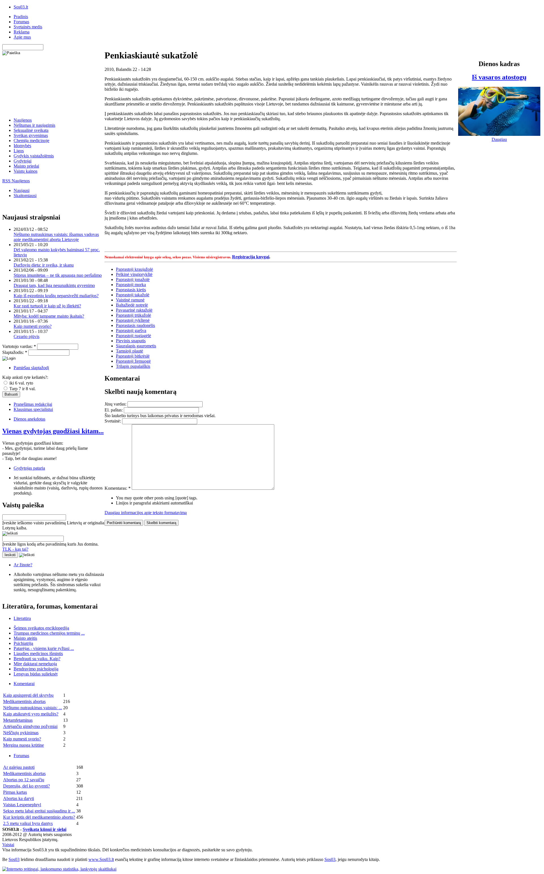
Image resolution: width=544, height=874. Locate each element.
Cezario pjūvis (26, 336)
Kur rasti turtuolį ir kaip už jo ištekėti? (47, 305)
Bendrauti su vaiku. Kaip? (37, 658)
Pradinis (21, 16)
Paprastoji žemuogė (133, 361)
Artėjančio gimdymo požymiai (30, 726)
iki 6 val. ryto (20, 383)
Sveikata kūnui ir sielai (44, 829)
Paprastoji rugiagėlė (133, 335)
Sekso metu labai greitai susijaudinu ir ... (39, 810)
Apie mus (22, 37)
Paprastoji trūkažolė (133, 315)
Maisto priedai (26, 166)
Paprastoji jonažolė (133, 279)
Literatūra (22, 618)
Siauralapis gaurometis (136, 345)
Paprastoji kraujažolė (134, 269)
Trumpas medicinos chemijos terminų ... (49, 633)
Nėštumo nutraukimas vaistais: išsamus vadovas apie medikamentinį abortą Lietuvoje (56, 237)
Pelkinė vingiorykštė (134, 274)
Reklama (21, 31)
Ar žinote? (23, 564)
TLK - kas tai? (15, 549)
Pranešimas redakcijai (33, 404)
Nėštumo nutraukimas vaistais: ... (32, 707)
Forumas (21, 21)
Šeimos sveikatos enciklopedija (41, 628)
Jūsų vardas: (116, 404)
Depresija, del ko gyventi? (26, 786)
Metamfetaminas (18, 720)
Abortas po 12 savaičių (23, 779)
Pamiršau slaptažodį (31, 367)
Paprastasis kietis (131, 289)
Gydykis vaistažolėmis (34, 155)
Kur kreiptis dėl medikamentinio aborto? (39, 817)
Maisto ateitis (25, 638)
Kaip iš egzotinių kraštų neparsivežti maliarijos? (56, 295)
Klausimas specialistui (33, 409)
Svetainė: (113, 421)
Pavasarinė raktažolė (134, 310)
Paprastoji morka (131, 284)
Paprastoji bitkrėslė (133, 356)
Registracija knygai (250, 256)
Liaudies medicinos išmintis (38, 653)
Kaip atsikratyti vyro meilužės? (30, 714)
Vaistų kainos (25, 171)
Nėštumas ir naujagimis (34, 125)
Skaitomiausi (25, 195)
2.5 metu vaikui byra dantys (28, 823)
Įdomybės (22, 145)
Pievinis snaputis (131, 340)
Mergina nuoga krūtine (23, 745)
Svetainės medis (28, 26)
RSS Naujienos (16, 180)
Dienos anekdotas (29, 419)
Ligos (19, 150)
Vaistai (8, 844)
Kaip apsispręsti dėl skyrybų (28, 695)
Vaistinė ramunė (130, 299)
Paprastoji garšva (131, 330)
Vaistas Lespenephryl (22, 804)
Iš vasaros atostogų (499, 77)
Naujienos (23, 120)
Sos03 (14, 859)
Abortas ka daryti (18, 798)
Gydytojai (22, 161)
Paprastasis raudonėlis (135, 325)
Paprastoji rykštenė (133, 320)
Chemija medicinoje (31, 140)
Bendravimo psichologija (36, 668)
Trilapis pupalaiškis (133, 366)
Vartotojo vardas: (19, 346)
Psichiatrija (23, 643)
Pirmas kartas (15, 792)
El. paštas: (114, 410)
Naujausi (21, 190)
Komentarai (24, 683)
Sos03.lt (21, 7)
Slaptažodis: (14, 352)
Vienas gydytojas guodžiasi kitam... (53, 431)
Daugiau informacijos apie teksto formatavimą (146, 512)
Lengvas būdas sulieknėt (36, 674)
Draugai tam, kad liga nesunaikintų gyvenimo (54, 285)
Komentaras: (118, 488)
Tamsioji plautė (129, 351)
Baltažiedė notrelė (132, 305)
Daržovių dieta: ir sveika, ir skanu (44, 265)
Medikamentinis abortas (24, 701)
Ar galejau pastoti (19, 767)
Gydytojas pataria (29, 468)
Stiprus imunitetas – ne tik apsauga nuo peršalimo (58, 275)
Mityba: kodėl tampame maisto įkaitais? (49, 316)
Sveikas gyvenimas (31, 135)
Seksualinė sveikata (31, 130)
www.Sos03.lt (101, 859)
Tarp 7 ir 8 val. (22, 388)
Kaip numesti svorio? (33, 326)
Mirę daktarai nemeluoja (35, 663)
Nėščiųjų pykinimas (21, 732)
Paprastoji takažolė (132, 294)
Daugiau (499, 139)
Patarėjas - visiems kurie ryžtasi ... (44, 648)
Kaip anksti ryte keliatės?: (25, 377)
